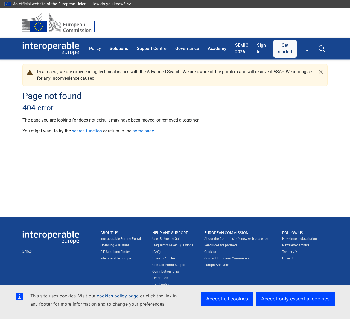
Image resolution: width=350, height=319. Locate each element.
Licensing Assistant (114, 245)
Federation (160, 278)
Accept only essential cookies (295, 299)
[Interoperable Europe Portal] (50, 48)
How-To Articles (163, 258)
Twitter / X (290, 252)
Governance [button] (187, 48)
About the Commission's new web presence (236, 239)
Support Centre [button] (152, 48)
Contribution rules (165, 271)
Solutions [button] (119, 48)
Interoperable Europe (115, 258)
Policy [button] (95, 48)
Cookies (210, 252)
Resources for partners (220, 245)
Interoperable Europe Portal (120, 239)
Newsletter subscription (299, 239)
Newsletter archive (295, 245)
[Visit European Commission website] (61, 23)
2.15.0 (27, 251)
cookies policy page (118, 296)
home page (143, 131)
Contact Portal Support (169, 265)
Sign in (261, 48)
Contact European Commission (227, 258)
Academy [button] (217, 48)
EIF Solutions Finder (115, 252)
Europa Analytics (216, 265)
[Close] (320, 71)
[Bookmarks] (307, 48)
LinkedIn (288, 258)
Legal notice (161, 284)
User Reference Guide (167, 239)
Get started (285, 48)
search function (87, 131)
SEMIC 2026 (241, 48)
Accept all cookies (227, 299)
